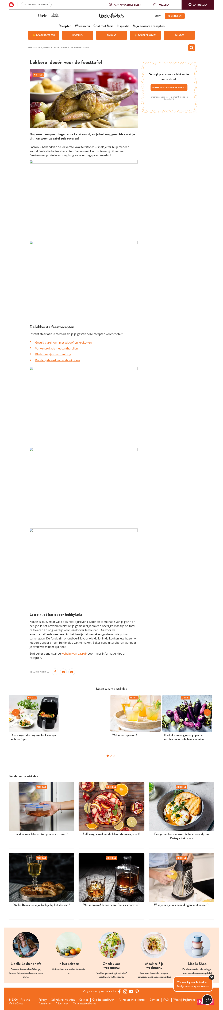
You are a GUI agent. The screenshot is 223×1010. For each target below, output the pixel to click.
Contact (154, 1000)
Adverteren (62, 1003)
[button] (198, 5)
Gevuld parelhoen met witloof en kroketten (63, 342)
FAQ (166, 1000)
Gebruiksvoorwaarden (63, 1000)
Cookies (83, 1000)
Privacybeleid (169, 99)
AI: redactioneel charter (132, 1000)
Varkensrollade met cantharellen (56, 348)
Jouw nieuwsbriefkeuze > (169, 87)
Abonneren (45, 1003)
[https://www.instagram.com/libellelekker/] (125, 991)
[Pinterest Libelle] (137, 991)
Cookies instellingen (103, 1000)
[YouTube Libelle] (131, 991)
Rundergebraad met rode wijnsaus (57, 360)
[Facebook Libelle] (119, 991)
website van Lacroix (74, 653)
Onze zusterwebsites (84, 1003)
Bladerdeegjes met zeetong (53, 354)
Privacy (43, 1000)
